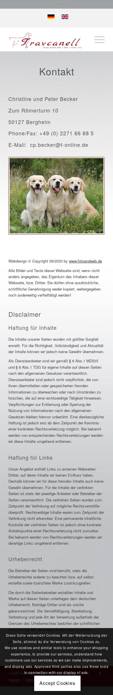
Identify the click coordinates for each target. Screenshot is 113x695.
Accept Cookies (57, 683)
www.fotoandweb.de (85, 261)
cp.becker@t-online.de (59, 144)
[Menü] (97, 39)
